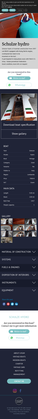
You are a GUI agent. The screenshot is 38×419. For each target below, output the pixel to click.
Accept (5, 10)
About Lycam (19, 353)
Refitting (19, 371)
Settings (20, 10)
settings (10, 7)
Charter (19, 364)
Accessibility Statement (19, 413)
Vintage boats (19, 356)
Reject (12, 10)
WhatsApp (20, 85)
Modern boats (19, 360)
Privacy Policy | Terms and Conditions (19, 411)
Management (19, 374)
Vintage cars (19, 367)
